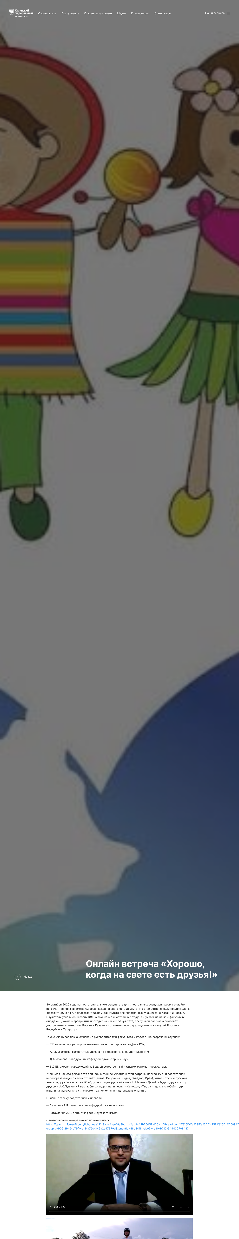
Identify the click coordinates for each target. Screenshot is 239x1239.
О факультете (47, 13)
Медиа (121, 13)
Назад (28, 976)
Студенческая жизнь (98, 13)
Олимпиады (162, 13)
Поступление (70, 13)
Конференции (140, 13)
